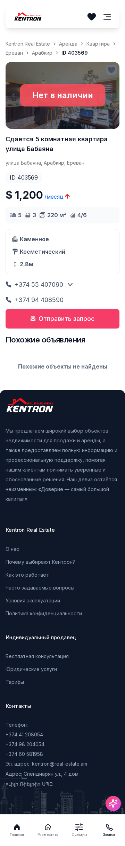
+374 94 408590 (39, 299)
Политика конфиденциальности (44, 613)
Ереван (14, 53)
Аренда (68, 44)
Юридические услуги (31, 669)
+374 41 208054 (24, 734)
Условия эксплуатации (33, 600)
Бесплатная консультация (37, 656)
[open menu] (107, 17)
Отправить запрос (67, 318)
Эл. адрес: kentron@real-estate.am (46, 764)
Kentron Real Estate (28, 44)
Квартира (98, 44)
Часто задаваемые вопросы (40, 588)
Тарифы (15, 682)
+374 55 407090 (38, 284)
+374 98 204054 (25, 744)
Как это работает (27, 575)
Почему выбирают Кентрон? (40, 562)
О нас (12, 549)
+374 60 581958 (24, 754)
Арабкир (42, 53)
